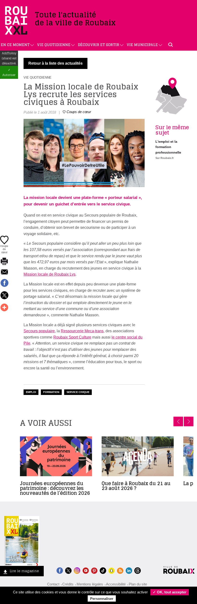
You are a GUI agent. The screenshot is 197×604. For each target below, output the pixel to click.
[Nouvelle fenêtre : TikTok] (103, 570)
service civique (78, 392)
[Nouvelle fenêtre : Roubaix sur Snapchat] (111, 570)
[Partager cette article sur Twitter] (4, 295)
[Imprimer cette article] (4, 262)
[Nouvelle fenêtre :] (85, 570)
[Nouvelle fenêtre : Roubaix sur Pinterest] (94, 570)
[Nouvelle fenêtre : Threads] (137, 570)
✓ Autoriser (9, 72)
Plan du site (138, 584)
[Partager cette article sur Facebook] (4, 283)
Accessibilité (116, 584)
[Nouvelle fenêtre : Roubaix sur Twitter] (68, 570)
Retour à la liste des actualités (55, 63)
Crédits (68, 584)
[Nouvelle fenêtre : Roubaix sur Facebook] (59, 570)
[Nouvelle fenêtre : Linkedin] (129, 570)
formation (51, 392)
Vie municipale (142, 44)
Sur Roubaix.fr (164, 157)
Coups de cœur (4, 249)
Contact (53, 584)
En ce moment (15, 44)
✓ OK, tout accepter (169, 592)
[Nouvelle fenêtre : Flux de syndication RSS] (120, 570)
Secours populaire (39, 331)
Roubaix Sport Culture (72, 337)
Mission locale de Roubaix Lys (49, 274)
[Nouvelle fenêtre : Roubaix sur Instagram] (77, 570)
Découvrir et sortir (98, 44)
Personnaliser (101, 599)
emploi (31, 392)
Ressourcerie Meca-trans (82, 331)
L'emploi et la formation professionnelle (168, 147)
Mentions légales (90, 584)
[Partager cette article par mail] (4, 272)
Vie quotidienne (53, 44)
